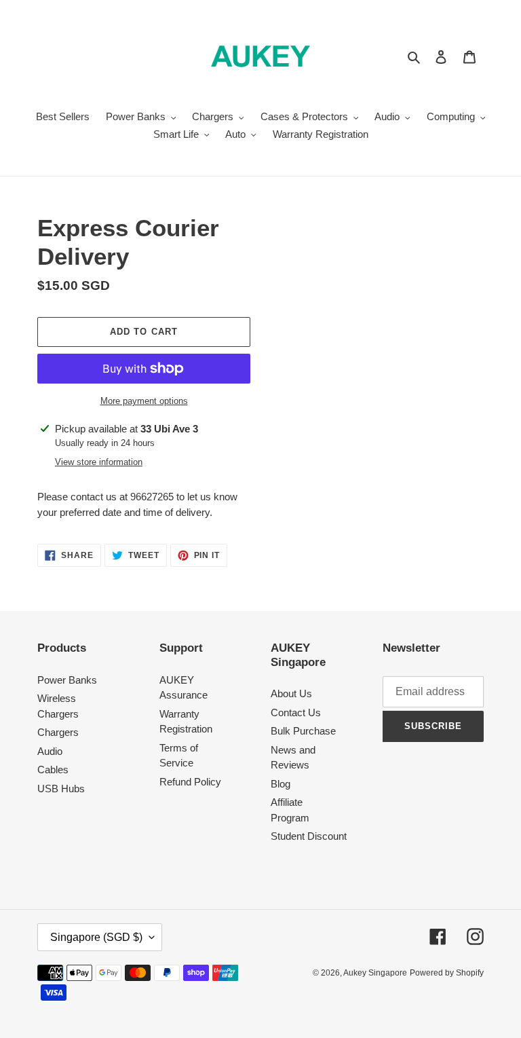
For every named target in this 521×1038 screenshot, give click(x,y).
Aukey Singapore (375, 973)
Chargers (58, 732)
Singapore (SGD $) (96, 937)
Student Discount (309, 836)
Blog (280, 784)
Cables (53, 769)
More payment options (144, 401)
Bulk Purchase (303, 731)
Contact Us (296, 712)
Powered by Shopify (447, 973)
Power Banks (67, 680)
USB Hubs (61, 788)
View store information (98, 462)
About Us (291, 693)
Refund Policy (190, 781)
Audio (49, 751)
